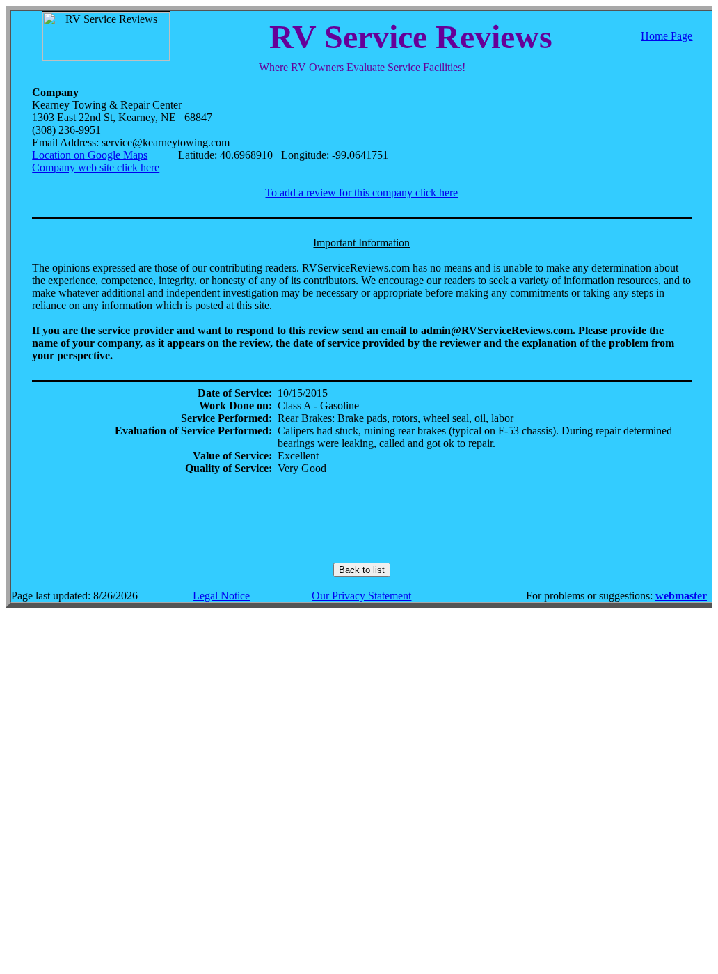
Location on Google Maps (89, 155)
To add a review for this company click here (361, 192)
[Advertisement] (362, 518)
